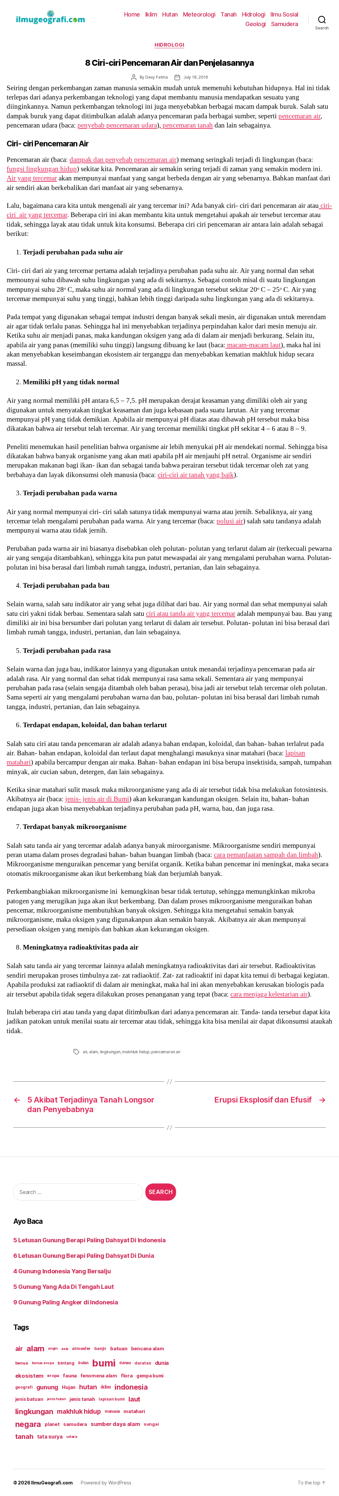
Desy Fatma (156, 77)
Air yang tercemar (32, 178)
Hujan (68, 1387)
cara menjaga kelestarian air (269, 994)
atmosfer (81, 1348)
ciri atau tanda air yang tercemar (190, 613)
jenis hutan (56, 1399)
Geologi (255, 23)
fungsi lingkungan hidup (42, 169)
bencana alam (147, 1348)
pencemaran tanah (187, 125)
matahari (134, 1411)
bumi (104, 1363)
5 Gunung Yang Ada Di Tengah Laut (63, 1286)
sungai (151, 1424)
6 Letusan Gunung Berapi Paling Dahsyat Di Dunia (83, 1255)
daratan (142, 1363)
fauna (70, 1375)
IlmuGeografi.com (52, 1482)
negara (28, 1424)
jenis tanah (82, 1399)
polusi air (230, 521)
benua (21, 1363)
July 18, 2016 (195, 77)
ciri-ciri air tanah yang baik (196, 474)
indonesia (131, 1387)
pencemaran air (299, 116)
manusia (112, 1411)
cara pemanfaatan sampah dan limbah (266, 854)
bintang (66, 1362)
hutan (88, 1387)
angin (53, 1348)
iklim (106, 1387)
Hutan (170, 14)
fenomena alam (98, 1375)
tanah (24, 1436)
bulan (83, 1363)
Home (132, 14)
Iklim (151, 14)
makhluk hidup (135, 1051)
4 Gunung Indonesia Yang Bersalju (62, 1271)
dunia (162, 1363)
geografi (24, 1387)
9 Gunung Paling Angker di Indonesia (65, 1302)
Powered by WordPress (106, 1482)
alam (93, 1051)
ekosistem (29, 1375)
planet (52, 1424)
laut (134, 1399)
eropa (53, 1375)
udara (71, 1436)
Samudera (284, 23)
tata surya (50, 1437)
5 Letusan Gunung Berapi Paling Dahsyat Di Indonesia (89, 1240)
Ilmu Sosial (284, 14)
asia (64, 1348)
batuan (118, 1349)
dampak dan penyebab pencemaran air (123, 159)
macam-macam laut (253, 345)
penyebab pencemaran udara (117, 125)
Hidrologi (254, 14)
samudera (75, 1424)
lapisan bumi (112, 1399)
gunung (47, 1387)
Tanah (228, 14)
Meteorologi (199, 14)
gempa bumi (150, 1375)
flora (127, 1376)
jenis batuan (29, 1399)
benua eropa (43, 1363)
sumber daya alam (115, 1424)
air (85, 1051)
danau (125, 1363)
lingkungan (110, 1051)
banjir (100, 1348)
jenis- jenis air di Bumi (97, 799)
